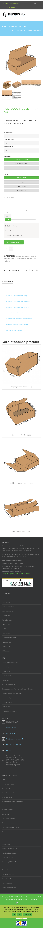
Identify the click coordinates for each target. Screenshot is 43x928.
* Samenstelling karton (13, 330)
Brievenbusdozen (8, 784)
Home (12, 30)
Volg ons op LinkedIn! (14, 744)
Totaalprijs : (10, 231)
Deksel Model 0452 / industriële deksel (34, 108)
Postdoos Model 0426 (37, 108)
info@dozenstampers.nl (14, 739)
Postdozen (5, 629)
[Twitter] (26, 270)
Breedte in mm (9, 139)
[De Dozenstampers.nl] (6, 14)
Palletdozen (6, 624)
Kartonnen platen (8, 611)
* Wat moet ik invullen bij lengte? (17, 295)
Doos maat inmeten (8, 684)
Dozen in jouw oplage (9, 793)
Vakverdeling (6, 642)
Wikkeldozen (6, 651)
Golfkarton (5, 814)
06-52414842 (11, 733)
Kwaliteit (7, 156)
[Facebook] (23, 270)
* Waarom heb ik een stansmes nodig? (18, 319)
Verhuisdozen (6, 870)
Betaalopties (6, 671)
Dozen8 (18, 256)
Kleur (6, 174)
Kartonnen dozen (8, 823)
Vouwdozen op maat (9, 887)
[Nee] (40, 911)
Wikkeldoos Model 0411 (21, 531)
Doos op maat (6, 788)
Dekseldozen (6, 598)
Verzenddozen (7, 883)
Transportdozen (7, 857)
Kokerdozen (6, 615)
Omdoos (5, 832)
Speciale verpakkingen (9, 848)
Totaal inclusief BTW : (14, 236)
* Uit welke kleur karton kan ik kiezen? (19, 313)
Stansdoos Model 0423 (21, 435)
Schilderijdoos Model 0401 (21, 483)
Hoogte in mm (9, 147)
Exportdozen (6, 602)
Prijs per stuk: (11, 226)
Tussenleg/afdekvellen (10, 638)
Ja (14, 914)
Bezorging (5, 667)
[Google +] (33, 270)
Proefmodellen (7, 702)
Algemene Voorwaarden (10, 662)
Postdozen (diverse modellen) (21, 258)
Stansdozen (6, 633)
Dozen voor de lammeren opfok (12, 801)
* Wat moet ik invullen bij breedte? (17, 301)
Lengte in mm (8, 132)
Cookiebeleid (6, 676)
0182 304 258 (11, 727)
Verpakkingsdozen (8, 874)
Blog (3, 779)
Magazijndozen (7, 620)
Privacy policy (6, 698)
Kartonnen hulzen (8, 607)
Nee (19, 914)
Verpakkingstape (7, 879)
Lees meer (27, 914)
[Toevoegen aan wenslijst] (6, 249)
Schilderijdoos (6, 844)
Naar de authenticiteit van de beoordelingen (17, 689)
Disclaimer (5, 680)
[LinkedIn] (37, 270)
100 (8, 219)
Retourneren (6, 706)
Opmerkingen (9, 197)
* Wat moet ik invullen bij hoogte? (17, 307)
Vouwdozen (6, 646)
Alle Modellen (21, 30)
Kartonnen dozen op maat (11, 827)
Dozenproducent (7, 809)
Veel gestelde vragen (9, 711)
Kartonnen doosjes (8, 818)
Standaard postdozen (9, 853)
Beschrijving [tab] (7, 281)
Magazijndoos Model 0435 (21, 387)
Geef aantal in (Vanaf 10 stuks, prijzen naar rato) (20, 211)
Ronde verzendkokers (9, 840)
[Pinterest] (29, 270)
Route (8, 750)
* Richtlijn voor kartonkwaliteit (16, 324)
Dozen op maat (7, 797)
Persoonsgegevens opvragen (12, 693)
